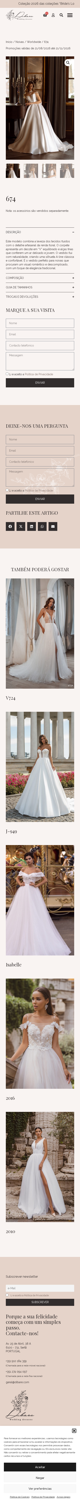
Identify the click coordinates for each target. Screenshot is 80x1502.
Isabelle (14, 964)
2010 (10, 1231)
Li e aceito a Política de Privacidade (29, 1295)
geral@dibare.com (17, 1382)
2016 (10, 1098)
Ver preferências (40, 1488)
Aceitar (40, 1467)
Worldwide (34, 41)
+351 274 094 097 (16, 1371)
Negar (40, 1478)
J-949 (11, 831)
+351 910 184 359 (16, 1361)
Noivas (20, 41)
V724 (10, 698)
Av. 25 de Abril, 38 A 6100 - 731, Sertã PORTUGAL (18, 1347)
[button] (74, 1431)
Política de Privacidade (43, 1497)
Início (9, 41)
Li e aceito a (31, 374)
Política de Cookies (20, 1497)
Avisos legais (63, 1497)
